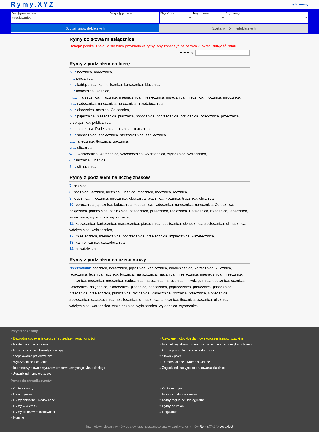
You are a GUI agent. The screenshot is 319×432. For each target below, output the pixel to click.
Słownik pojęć (172, 356)
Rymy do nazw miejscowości (34, 412)
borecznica (103, 72)
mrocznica (231, 97)
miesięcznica (153, 97)
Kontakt (18, 417)
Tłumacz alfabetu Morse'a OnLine (186, 362)
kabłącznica (86, 85)
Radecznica (104, 129)
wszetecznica (131, 154)
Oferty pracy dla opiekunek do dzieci (188, 350)
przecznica (230, 116)
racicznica (84, 129)
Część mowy (233, 13)
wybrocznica (155, 154)
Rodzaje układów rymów (179, 394)
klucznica (152, 85)
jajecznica (84, 78)
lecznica (102, 91)
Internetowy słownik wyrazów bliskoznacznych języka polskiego (207, 344)
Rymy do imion (173, 406)
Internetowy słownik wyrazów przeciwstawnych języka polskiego (59, 368)
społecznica (108, 135)
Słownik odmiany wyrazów (32, 373)
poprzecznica (167, 116)
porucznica (189, 116)
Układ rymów (22, 394)
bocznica (84, 72)
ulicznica (84, 148)
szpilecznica (156, 135)
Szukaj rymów (85, 28)
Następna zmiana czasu (30, 344)
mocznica (213, 97)
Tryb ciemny (299, 4)
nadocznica (86, 104)
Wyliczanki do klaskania (30, 362)
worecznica (109, 154)
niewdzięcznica (150, 104)
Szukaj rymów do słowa (24, 13)
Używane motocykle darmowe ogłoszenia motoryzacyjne (202, 338)
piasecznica (106, 116)
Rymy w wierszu (25, 406)
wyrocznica (196, 154)
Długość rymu (167, 13)
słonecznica (86, 135)
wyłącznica (176, 154)
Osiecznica (120, 110)
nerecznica (127, 104)
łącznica (83, 160)
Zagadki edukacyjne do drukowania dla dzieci (194, 368)
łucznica (98, 160)
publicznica (101, 122)
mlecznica (195, 97)
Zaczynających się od (121, 13)
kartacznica (133, 85)
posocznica (209, 116)
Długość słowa (201, 13)
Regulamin (169, 412)
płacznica (126, 116)
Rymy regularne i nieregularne (183, 400)
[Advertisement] (33, 99)
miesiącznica (129, 97)
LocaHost (226, 426)
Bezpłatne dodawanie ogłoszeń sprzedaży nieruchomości (54, 338)
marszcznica (88, 97)
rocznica (123, 129)
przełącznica (79, 122)
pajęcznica (86, 116)
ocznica (102, 110)
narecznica (107, 104)
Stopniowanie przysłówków (32, 356)
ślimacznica (86, 166)
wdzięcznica (88, 154)
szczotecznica (131, 135)
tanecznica (85, 141)
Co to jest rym (172, 388)
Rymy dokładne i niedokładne (34, 400)
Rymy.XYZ (33, 4)
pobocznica (145, 116)
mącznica (109, 97)
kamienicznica (110, 85)
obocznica (85, 110)
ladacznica (85, 91)
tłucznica (103, 141)
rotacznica (141, 129)
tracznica (120, 141)
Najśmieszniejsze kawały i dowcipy (38, 350)
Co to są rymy (23, 388)
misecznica (175, 97)
